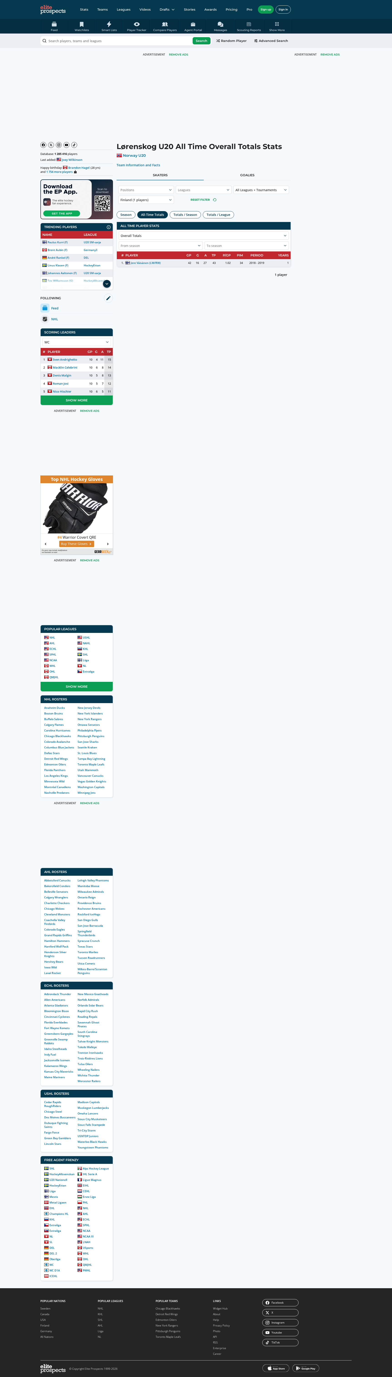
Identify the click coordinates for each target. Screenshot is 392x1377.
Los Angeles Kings (56, 776)
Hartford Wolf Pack (56, 946)
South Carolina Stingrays (87, 1034)
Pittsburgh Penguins (91, 736)
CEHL (86, 1191)
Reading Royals (87, 1017)
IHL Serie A (90, 1174)
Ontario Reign (87, 897)
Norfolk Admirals (88, 1000)
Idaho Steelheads (55, 1049)
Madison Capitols (89, 1102)
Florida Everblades (56, 1022)
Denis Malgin (62, 375)
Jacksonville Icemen (57, 1060)
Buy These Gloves (62, 544)
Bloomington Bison (56, 1011)
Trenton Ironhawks (90, 1053)
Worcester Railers (89, 1081)
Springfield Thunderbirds (86, 933)
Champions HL (59, 1214)
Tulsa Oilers (85, 1064)
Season (126, 214)
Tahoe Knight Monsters (93, 1041)
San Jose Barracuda (90, 926)
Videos (145, 9)
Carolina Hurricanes (57, 730)
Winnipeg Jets (87, 793)
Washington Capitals (91, 787)
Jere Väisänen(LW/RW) (146, 263)
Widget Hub (220, 1308)
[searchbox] (125, 40)
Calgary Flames (54, 725)
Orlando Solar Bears (90, 1005)
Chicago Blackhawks (57, 736)
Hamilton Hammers (57, 941)
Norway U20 (134, 155)
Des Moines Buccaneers (60, 1117)
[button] (277, 26)
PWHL (87, 1270)
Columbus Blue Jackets (59, 747)
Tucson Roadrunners (91, 958)
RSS (215, 1342)
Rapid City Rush (88, 1011)
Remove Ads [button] (330, 54)
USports (88, 1248)
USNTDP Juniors (88, 1136)
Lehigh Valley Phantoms (93, 880)
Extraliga (88, 671)
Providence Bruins (89, 903)
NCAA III (88, 1236)
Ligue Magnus (92, 1180)
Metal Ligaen (57, 1202)
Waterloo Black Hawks (92, 1142)
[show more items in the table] (107, 284)
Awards (210, 9)
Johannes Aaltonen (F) (62, 273)
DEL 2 (53, 1253)
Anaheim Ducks (54, 708)
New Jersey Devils (89, 708)
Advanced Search (273, 41)
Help (216, 1320)
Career (217, 1354)
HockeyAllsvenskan (62, 1174)
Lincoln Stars (52, 1144)
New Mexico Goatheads (93, 994)
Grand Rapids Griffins (58, 935)
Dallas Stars (52, 753)
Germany (46, 1331)
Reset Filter (200, 199)
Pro (249, 9)
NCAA (53, 660)
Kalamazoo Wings (55, 1066)
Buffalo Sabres (53, 719)
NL (84, 666)
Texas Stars (85, 946)
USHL (86, 637)
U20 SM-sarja (92, 242)
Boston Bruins (53, 713)
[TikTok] (74, 145)
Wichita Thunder (88, 1075)
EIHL (86, 1185)
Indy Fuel (50, 1054)
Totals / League (218, 214)
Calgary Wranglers (56, 897)
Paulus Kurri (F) (58, 242)
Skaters (160, 175)
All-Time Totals (152, 214)
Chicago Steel (53, 1112)
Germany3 (90, 250)
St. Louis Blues (87, 753)
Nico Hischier (62, 391)
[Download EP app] (76, 199)
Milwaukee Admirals (91, 892)
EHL (52, 1208)
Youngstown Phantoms (93, 1147)
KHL (85, 649)
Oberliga (54, 1259)
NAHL (86, 643)
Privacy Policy (221, 1325)
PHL (85, 1202)
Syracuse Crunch (89, 941)
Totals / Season (185, 214)
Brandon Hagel (79, 168)
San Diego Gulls (88, 920)
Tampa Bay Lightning (91, 759)
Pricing (232, 9)
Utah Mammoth (88, 770)
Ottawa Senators (89, 725)
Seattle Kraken (87, 747)
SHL (85, 654)
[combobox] (125, 40)
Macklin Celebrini (65, 367)
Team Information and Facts (138, 165)
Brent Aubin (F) (57, 250)
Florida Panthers (55, 770)
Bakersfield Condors (57, 886)
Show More (77, 400)
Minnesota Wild (54, 781)
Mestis (53, 1197)
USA (43, 1320)
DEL (86, 258)
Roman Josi (61, 383)
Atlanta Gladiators (56, 1005)
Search (201, 41)
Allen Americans (54, 1000)
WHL (52, 666)
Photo (216, 1331)
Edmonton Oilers (55, 764)
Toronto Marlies (88, 952)
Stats (84, 9)
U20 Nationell (58, 1180)
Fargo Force (51, 1132)
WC (51, 1265)
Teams (102, 9)
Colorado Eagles (54, 929)
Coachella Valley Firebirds (54, 922)
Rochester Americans (91, 909)
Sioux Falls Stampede (91, 1125)
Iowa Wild (50, 967)
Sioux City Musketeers (92, 1119)
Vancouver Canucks (90, 776)
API (215, 1337)
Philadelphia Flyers (90, 730)
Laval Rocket (52, 973)
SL (51, 1242)
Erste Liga (89, 1197)
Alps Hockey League (96, 1168)
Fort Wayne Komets (57, 1028)
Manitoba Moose (88, 886)
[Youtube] (66, 145)
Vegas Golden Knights (92, 781)
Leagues (123, 9)
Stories (189, 9)
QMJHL (54, 677)
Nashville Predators (56, 793)
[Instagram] (59, 145)
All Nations (47, 1337)
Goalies (247, 175)
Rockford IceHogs (89, 914)
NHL (52, 637)
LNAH (86, 1242)
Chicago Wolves (54, 909)
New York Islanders (90, 713)
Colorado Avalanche (57, 742)
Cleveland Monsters (57, 914)
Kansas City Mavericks (58, 1071)
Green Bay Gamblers (57, 1138)
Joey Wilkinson (72, 160)
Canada (44, 1314)
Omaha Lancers (88, 1113)
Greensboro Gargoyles (58, 1034)
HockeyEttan (92, 265)
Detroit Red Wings (56, 759)
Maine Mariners (54, 1077)
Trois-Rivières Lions (90, 1058)
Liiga (86, 660)
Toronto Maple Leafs (91, 764)
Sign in (283, 9)
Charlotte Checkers (57, 903)
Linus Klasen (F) (58, 265)
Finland (44, 1325)
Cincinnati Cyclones (57, 1017)
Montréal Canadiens (57, 787)
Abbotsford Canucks (57, 880)
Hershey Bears (53, 962)
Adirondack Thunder (57, 994)
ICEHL (53, 1276)
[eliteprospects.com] (53, 9)
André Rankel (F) (58, 258)
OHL (52, 671)
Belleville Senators (56, 892)
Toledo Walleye (87, 1047)
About (216, 1314)
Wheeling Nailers (89, 1070)
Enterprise (219, 1348)
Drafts (164, 9)
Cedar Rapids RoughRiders (52, 1104)
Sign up (266, 9)
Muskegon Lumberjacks (93, 1108)
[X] (51, 145)
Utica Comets (86, 963)
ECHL (52, 649)
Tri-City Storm (87, 1130)
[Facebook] (43, 145)
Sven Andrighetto (65, 359)
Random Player (234, 41)
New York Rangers (90, 719)
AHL (52, 643)
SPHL (52, 654)
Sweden (45, 1308)
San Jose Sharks (88, 742)
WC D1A (54, 1270)
